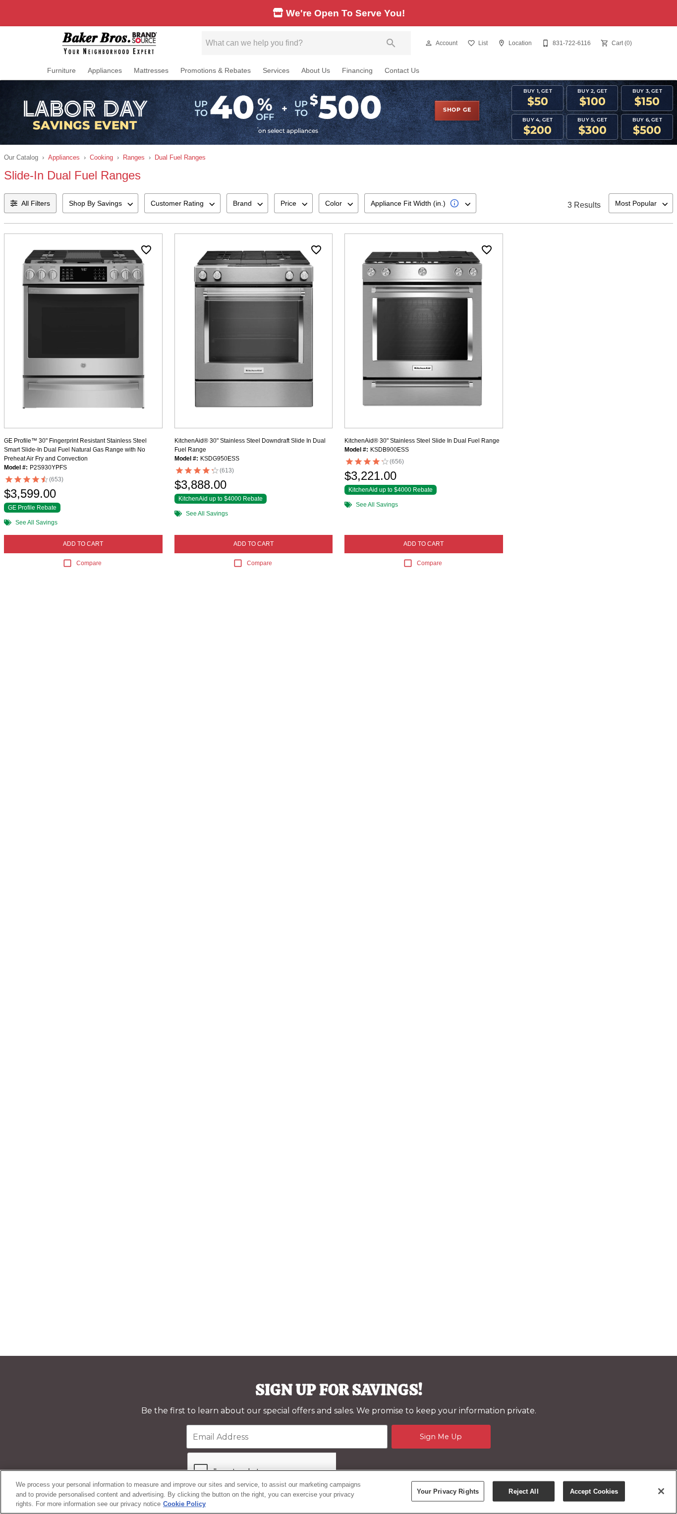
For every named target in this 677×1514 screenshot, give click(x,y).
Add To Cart (83, 543)
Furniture (61, 70)
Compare (89, 563)
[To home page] (109, 43)
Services (276, 70)
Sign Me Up (441, 1436)
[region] (338, 1492)
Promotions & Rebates (215, 70)
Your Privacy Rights (448, 1491)
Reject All (523, 1491)
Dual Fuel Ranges (180, 157)
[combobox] (100, 203)
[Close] (661, 1491)
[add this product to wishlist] (146, 250)
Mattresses (151, 70)
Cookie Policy (184, 1504)
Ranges (134, 157)
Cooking (101, 157)
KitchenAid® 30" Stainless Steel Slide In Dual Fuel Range (422, 440)
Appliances (105, 70)
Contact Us (402, 70)
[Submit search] (391, 43)
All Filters (35, 203)
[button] (429, 43)
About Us (315, 70)
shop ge (457, 110)
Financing (357, 70)
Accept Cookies (594, 1491)
